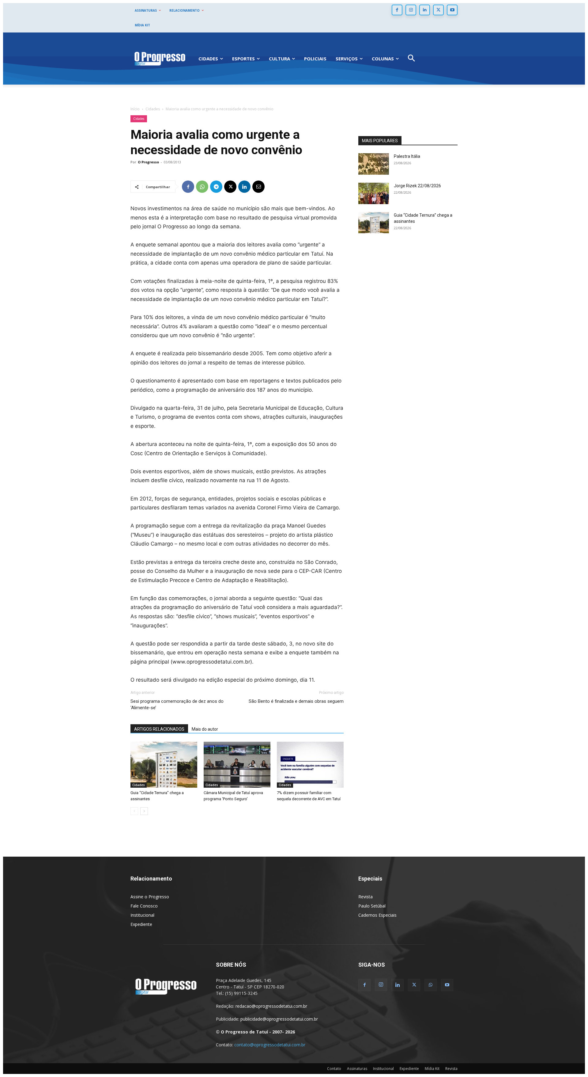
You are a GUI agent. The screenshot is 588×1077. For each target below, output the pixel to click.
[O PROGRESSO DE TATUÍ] (159, 58)
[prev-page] (134, 811)
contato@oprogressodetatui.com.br (269, 1045)
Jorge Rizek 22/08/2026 (417, 185)
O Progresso (148, 162)
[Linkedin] (424, 10)
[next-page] (144, 811)
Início (135, 109)
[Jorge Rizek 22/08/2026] (373, 193)
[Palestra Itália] (373, 164)
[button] (411, 58)
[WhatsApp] (202, 187)
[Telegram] (216, 187)
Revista (365, 897)
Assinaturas (357, 1068)
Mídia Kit (432, 1068)
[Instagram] (410, 10)
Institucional (142, 915)
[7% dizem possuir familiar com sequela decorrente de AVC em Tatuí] (310, 765)
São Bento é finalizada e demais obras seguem (296, 701)
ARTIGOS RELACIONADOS (159, 729)
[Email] (258, 187)
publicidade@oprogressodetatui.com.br (279, 1019)
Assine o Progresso (149, 897)
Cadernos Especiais (377, 915)
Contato (334, 1068)
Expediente (141, 924)
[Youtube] (452, 10)
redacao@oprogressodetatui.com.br (271, 1006)
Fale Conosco (144, 906)
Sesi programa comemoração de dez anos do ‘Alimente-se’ (177, 704)
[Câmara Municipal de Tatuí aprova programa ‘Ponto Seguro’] (237, 765)
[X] (438, 10)
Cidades (152, 109)
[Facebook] (397, 10)
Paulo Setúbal (372, 906)
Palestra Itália (407, 156)
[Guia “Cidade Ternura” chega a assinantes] (163, 765)
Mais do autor (205, 729)
